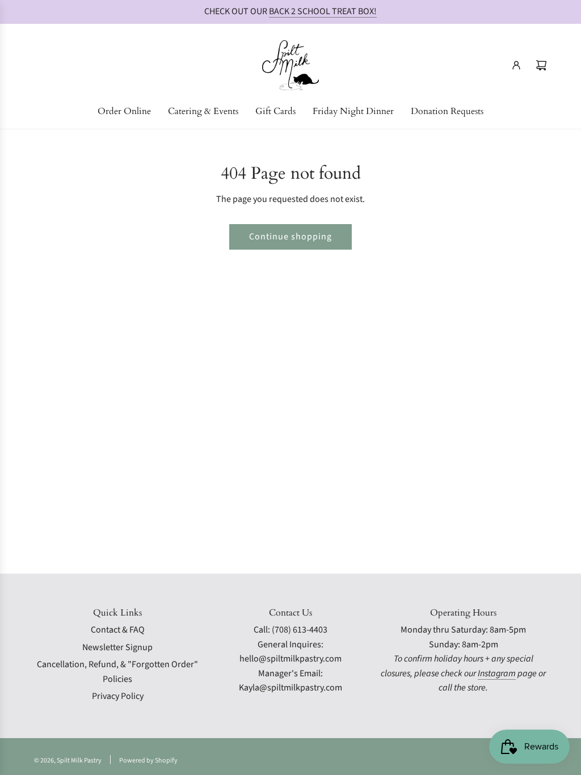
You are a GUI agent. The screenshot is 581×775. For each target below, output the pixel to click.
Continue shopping (290, 236)
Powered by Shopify (148, 760)
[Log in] (516, 65)
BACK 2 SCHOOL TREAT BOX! (323, 11)
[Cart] (541, 65)
